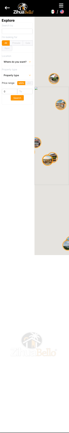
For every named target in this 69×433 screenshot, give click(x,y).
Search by (7, 25)
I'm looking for (9, 37)
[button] (47, 160)
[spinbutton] (9, 91)
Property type (9, 69)
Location (6, 55)
